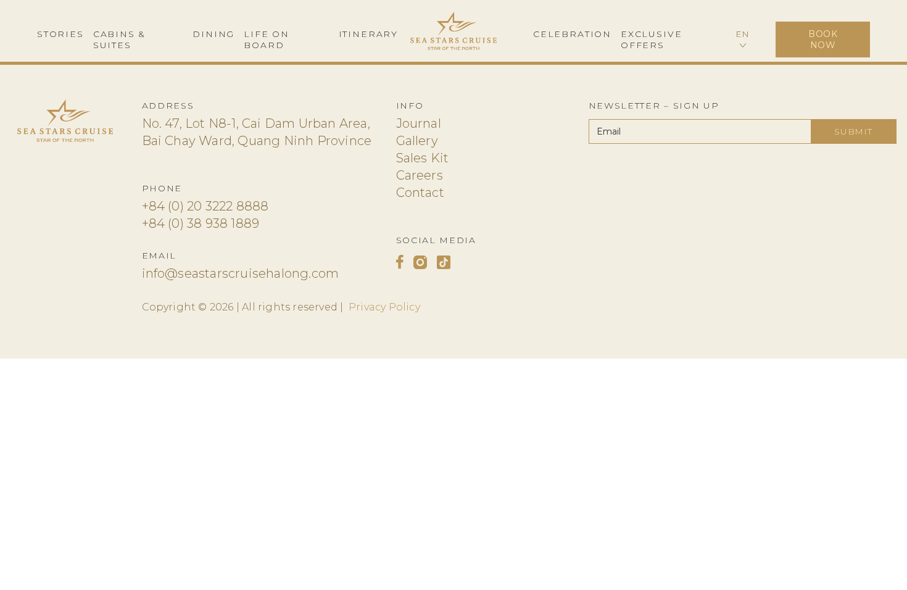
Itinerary (368, 33)
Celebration (572, 33)
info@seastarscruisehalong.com (240, 273)
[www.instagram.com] (420, 262)
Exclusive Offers (651, 39)
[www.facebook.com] (400, 262)
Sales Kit (422, 158)
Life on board (266, 39)
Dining (213, 33)
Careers (419, 175)
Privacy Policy (384, 307)
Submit (853, 131)
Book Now (823, 39)
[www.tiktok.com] (443, 262)
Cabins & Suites (119, 39)
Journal (418, 123)
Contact (420, 192)
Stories (60, 33)
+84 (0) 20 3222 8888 (205, 206)
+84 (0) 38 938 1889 (201, 223)
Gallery (417, 140)
